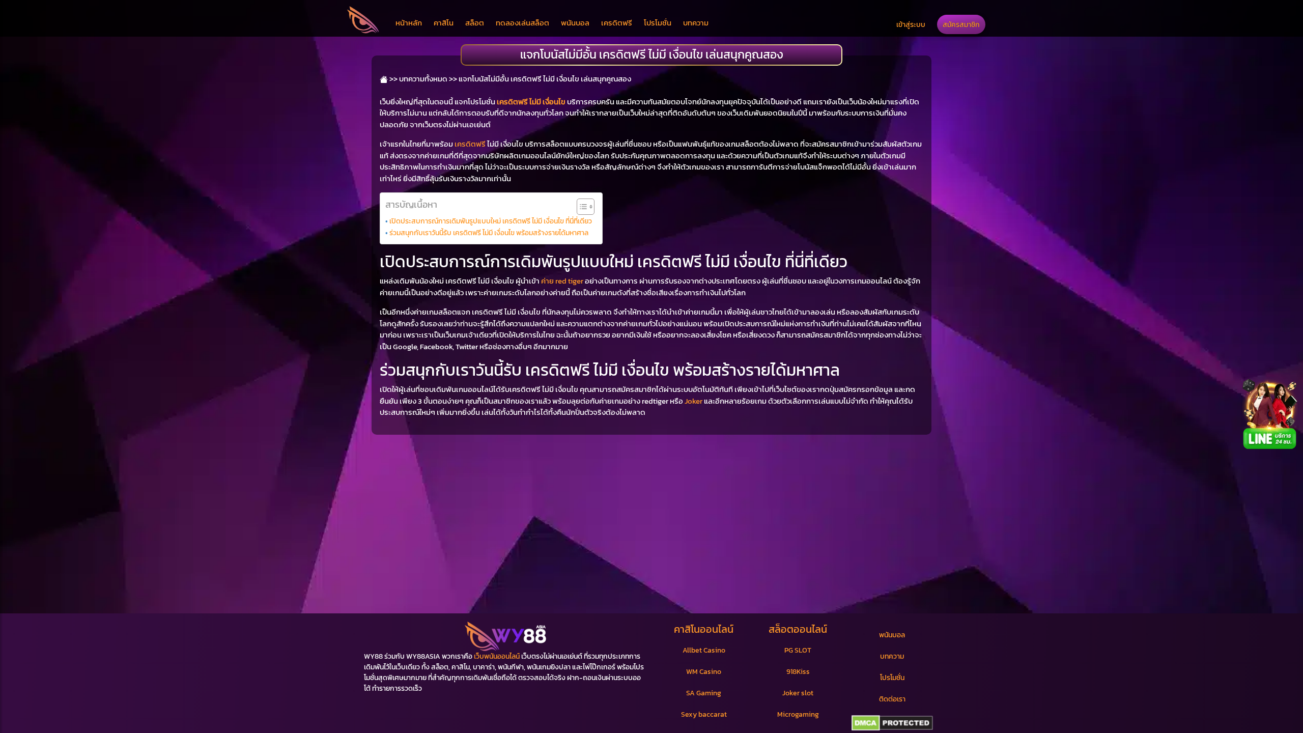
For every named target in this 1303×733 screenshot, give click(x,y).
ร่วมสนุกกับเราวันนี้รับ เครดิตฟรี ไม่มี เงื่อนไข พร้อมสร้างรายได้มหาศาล (488, 233)
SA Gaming (703, 693)
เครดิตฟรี (616, 23)
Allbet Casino (704, 650)
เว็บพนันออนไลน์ (497, 656)
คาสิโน (444, 23)
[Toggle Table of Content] (580, 206)
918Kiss (798, 671)
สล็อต (474, 23)
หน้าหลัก (408, 23)
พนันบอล (575, 23)
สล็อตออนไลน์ (798, 629)
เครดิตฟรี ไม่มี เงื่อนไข (531, 101)
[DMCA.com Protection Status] (892, 723)
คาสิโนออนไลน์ (703, 629)
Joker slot (797, 693)
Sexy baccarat (704, 714)
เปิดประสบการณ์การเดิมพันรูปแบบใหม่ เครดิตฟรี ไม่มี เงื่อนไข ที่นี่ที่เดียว (490, 221)
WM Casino (703, 671)
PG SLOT (797, 650)
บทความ (696, 23)
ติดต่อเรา (892, 699)
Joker (693, 401)
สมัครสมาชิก (961, 24)
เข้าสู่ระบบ (910, 24)
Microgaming (798, 714)
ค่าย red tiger (562, 281)
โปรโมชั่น (657, 23)
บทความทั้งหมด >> (428, 78)
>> (393, 78)
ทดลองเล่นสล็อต (522, 23)
